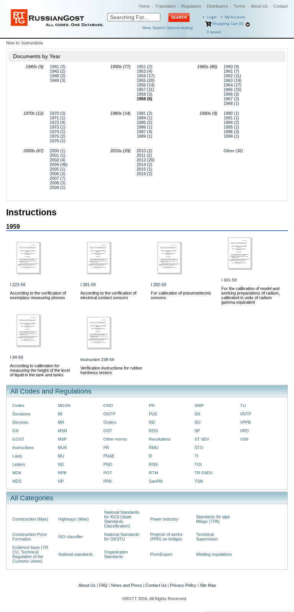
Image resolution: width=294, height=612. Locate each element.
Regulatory (191, 6)
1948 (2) (57, 75)
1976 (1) (57, 140)
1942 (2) (57, 71)
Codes (18, 405)
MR (61, 422)
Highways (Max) (73, 519)
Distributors (217, 6)
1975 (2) (57, 136)
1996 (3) (231, 131)
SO (197, 422)
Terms (239, 6)
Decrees (20, 422)
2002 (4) (57, 160)
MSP (62, 439)
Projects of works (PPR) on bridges (166, 536)
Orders (110, 422)
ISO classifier (70, 536)
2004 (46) (59, 164)
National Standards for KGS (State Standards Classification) (121, 519)
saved (214, 32)
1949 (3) (57, 80)
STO (198, 447)
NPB (62, 472)
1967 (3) (231, 98)
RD (152, 422)
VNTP (245, 414)
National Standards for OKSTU (121, 536)
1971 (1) (57, 118)
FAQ (103, 585)
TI (196, 456)
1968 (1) (231, 103)
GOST (18, 439)
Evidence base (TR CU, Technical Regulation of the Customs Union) (30, 554)
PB (106, 447)
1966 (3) (231, 94)
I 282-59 (158, 284)
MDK (16, 472)
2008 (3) (57, 183)
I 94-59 (16, 357)
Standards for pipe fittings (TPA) (213, 519)
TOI (198, 464)
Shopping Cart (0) (227, 23)
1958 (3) (144, 94)
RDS (153, 430)
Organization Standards (116, 554)
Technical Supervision (207, 536)
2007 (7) (57, 178)
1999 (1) (231, 136)
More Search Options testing (167, 28)
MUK (62, 447)
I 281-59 (88, 284)
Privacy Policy (183, 585)
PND (107, 464)
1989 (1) (144, 136)
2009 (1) (57, 187)
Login (212, 17)
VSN (244, 439)
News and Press (126, 585)
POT (107, 472)
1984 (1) (144, 118)
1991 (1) (231, 118)
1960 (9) (231, 66)
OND (108, 405)
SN (197, 414)
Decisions (21, 414)
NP (61, 481)
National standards (75, 554)
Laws (17, 456)
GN (15, 430)
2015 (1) (144, 169)
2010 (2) (144, 150)
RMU (153, 447)
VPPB (245, 422)
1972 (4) (57, 122)
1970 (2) (57, 113)
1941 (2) (57, 66)
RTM (153, 472)
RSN (153, 464)
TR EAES (203, 472)
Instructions (23, 447)
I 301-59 (229, 280)
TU (243, 405)
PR (152, 405)
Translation (165, 6)
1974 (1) (57, 131)
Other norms (115, 439)
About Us (259, 6)
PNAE (108, 456)
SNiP (199, 405)
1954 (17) (146, 75)
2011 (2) (144, 155)
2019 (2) (144, 173)
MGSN (64, 405)
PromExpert (161, 554)
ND (61, 464)
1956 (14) (146, 85)
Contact (280, 6)
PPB (107, 481)
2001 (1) (57, 155)
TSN (198, 481)
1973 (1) (57, 127)
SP (197, 430)
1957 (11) (145, 89)
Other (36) (233, 150)
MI (60, 414)
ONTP (109, 414)
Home (144, 6)
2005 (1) (57, 169)
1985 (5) (144, 122)
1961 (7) (231, 71)
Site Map (208, 585)
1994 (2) (231, 122)
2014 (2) (144, 164)
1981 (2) (144, 113)
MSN (62, 430)
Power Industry (164, 519)
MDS (16, 481)
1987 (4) (144, 131)
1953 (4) (144, 71)
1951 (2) (144, 66)
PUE (153, 414)
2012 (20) (146, 160)
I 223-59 (17, 284)
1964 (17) (233, 85)
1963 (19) (233, 80)
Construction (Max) (30, 519)
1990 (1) (231, 113)
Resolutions (160, 439)
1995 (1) (231, 127)
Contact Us (156, 585)
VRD (244, 430)
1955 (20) (146, 80)
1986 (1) (144, 127)
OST (107, 430)
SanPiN (156, 481)
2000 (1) (57, 150)
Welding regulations (214, 554)
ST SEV (201, 439)
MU (61, 456)
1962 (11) (232, 75)
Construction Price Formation (29, 536)
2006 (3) (57, 173)
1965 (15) (233, 89)
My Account (235, 17)
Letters (18, 464)
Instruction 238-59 (97, 359)
